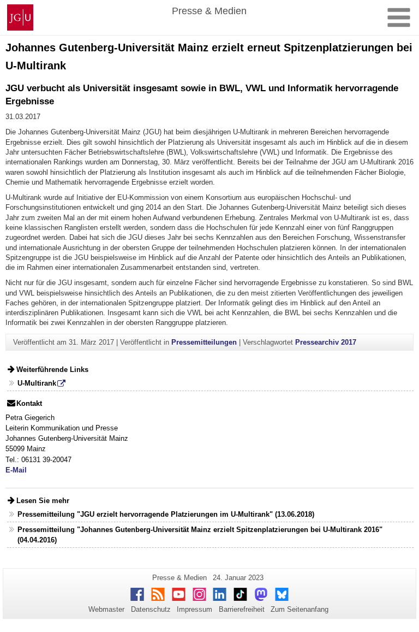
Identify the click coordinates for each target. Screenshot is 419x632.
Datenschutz (151, 609)
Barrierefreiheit (242, 609)
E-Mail (16, 470)
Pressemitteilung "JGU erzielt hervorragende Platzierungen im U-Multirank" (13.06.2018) (165, 514)
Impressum (194, 609)
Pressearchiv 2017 (325, 342)
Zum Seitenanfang (299, 609)
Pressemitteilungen (204, 342)
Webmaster (106, 609)
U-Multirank (36, 383)
